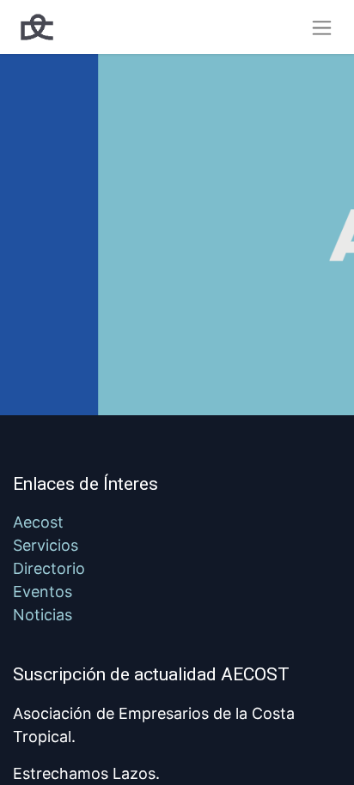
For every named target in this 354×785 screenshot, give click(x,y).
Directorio (49, 568)
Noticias (42, 615)
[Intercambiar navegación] (321, 27)
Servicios (45, 545)
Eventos (42, 592)
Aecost (38, 522)
